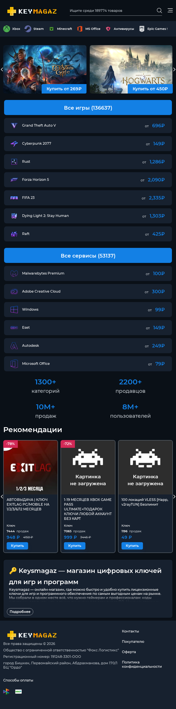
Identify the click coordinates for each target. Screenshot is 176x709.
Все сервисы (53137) (88, 256)
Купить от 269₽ (64, 88)
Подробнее (20, 612)
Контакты (130, 631)
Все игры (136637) (88, 108)
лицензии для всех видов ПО (97, 602)
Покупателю (133, 642)
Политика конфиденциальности (142, 664)
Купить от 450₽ (150, 88)
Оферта (129, 652)
